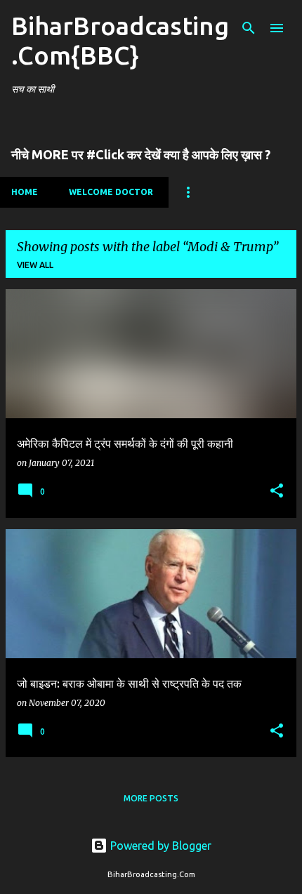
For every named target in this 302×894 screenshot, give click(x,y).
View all (35, 264)
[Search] (248, 28)
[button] (276, 491)
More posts (151, 798)
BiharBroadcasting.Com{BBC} (120, 40)
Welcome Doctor (111, 191)
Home (24, 191)
